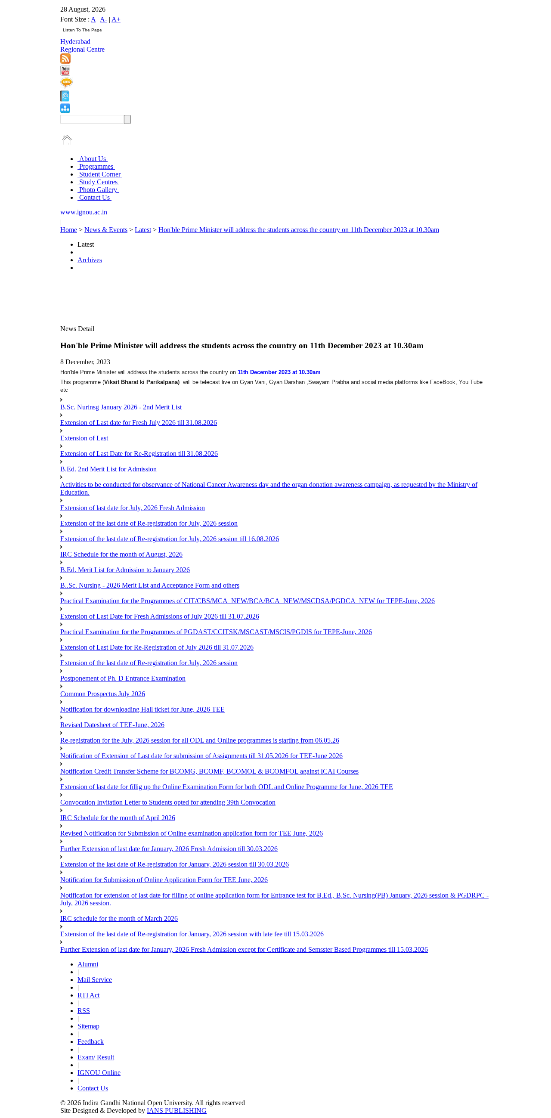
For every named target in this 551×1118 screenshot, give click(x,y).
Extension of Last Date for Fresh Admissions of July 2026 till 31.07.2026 (159, 616)
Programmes (96, 166)
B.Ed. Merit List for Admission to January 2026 (125, 569)
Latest (143, 229)
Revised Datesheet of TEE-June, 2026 (112, 724)
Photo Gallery (98, 189)
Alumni (87, 964)
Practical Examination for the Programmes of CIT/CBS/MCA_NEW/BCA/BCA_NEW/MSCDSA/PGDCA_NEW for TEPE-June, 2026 (247, 600)
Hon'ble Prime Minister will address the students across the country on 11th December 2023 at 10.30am (298, 229)
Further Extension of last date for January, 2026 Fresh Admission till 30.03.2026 (169, 848)
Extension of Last (84, 438)
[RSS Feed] (65, 61)
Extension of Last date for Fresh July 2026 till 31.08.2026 (138, 422)
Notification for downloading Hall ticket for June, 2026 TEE (142, 709)
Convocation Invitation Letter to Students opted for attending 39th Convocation (168, 802)
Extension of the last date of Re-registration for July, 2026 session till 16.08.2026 (169, 538)
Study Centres (98, 182)
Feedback (90, 1041)
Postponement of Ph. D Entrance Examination (123, 678)
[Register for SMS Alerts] (66, 86)
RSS (83, 1010)
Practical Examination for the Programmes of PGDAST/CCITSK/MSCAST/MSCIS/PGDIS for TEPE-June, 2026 (216, 631)
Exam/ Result (95, 1057)
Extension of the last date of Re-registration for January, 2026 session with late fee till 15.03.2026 (192, 934)
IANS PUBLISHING (177, 1110)
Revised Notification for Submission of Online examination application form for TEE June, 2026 (191, 833)
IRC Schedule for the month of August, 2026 (121, 554)
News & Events (105, 229)
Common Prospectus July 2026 (102, 693)
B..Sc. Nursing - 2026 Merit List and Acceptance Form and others (149, 585)
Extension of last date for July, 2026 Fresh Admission (132, 507)
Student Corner (99, 174)
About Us (92, 158)
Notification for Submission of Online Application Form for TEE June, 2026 (164, 879)
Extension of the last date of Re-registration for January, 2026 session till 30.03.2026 (174, 864)
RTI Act (88, 995)
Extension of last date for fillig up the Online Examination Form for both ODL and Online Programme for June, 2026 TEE (226, 786)
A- (103, 19)
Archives (89, 259)
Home (68, 229)
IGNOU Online (99, 1072)
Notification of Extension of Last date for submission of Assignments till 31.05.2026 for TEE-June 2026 (201, 755)
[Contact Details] (64, 99)
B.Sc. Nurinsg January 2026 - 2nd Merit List (121, 407)
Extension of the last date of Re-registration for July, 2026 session (149, 523)
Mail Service (94, 979)
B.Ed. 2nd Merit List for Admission (108, 469)
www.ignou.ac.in (83, 212)
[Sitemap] (65, 111)
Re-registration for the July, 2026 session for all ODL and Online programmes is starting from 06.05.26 (199, 740)
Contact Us (94, 197)
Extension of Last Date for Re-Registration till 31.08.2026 (139, 453)
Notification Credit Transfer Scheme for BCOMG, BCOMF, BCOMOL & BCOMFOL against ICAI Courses (209, 771)
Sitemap (88, 1026)
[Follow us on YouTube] (65, 73)
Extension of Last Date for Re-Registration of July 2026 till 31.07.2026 (157, 647)
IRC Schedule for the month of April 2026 (117, 817)
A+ (116, 19)
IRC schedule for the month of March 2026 (119, 918)
